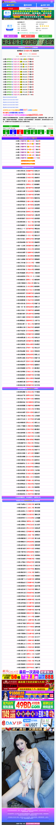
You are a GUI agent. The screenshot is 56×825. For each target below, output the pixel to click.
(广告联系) (29, 809)
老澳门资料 (46, 5)
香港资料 (29, 5)
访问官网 (46, 36)
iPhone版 (29, 36)
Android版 (11, 36)
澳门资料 (11, 5)
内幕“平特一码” (28, 823)
